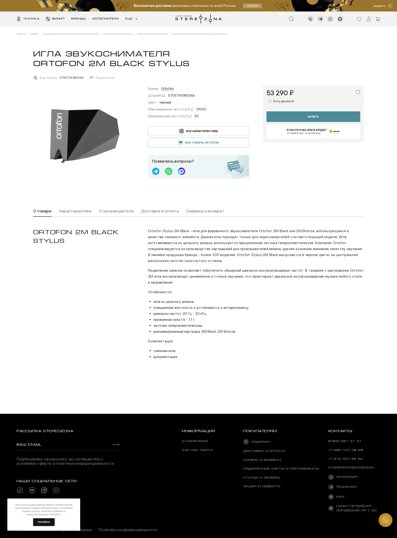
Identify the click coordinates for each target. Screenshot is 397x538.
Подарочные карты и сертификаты (281, 468)
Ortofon (167, 88)
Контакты (340, 431)
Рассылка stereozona (45, 431)
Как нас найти (197, 450)
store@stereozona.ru (351, 467)
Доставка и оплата (160, 210)
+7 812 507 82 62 (345, 458)
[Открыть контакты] (385, 520)
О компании (195, 441)
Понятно (44, 522)
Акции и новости (261, 486)
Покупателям (260, 431)
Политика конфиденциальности (127, 530)
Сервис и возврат (262, 460)
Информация (198, 431)
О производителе (116, 210)
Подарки (260, 441)
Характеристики (75, 210)
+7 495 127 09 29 (345, 450)
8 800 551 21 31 (345, 441)
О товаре (42, 210)
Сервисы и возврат (205, 210)
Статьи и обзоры (261, 477)
